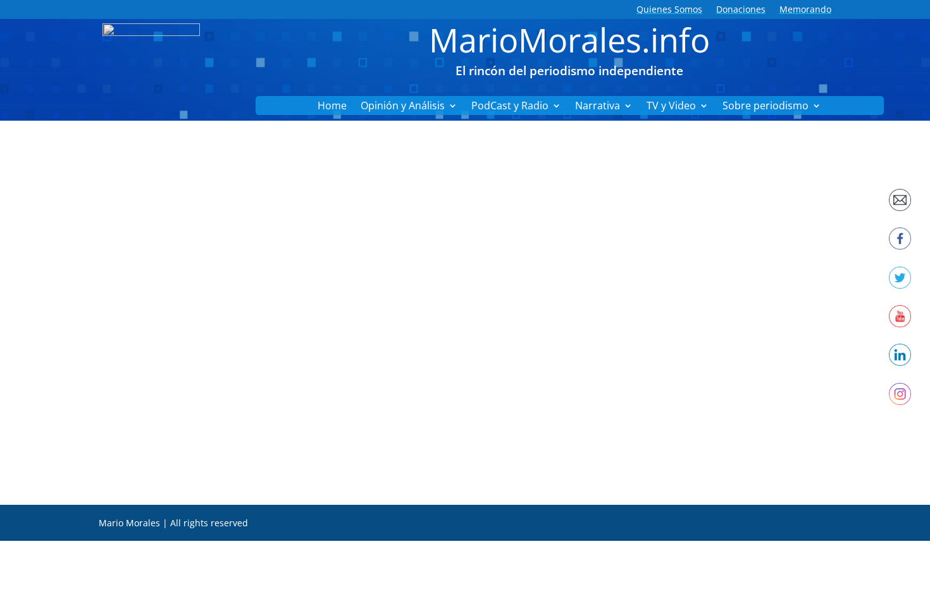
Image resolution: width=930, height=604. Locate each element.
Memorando (805, 10)
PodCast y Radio (510, 106)
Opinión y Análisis (403, 106)
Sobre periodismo (765, 106)
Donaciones (741, 10)
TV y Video (671, 106)
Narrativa (597, 106)
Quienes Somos (669, 10)
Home (332, 106)
